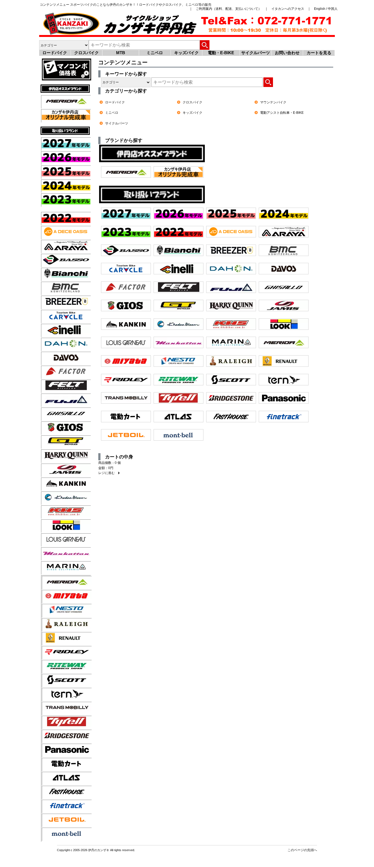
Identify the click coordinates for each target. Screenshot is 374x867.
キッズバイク (186, 52)
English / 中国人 (326, 8)
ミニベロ (154, 52)
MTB (120, 52)
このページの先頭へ (302, 850)
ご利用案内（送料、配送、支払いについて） (228, 8)
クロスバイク (86, 52)
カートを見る (319, 52)
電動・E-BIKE (221, 52)
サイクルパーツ (255, 52)
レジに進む (109, 473)
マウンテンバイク (273, 102)
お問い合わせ (287, 52)
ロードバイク (54, 52)
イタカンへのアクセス (287, 8)
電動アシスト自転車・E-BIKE (282, 112)
